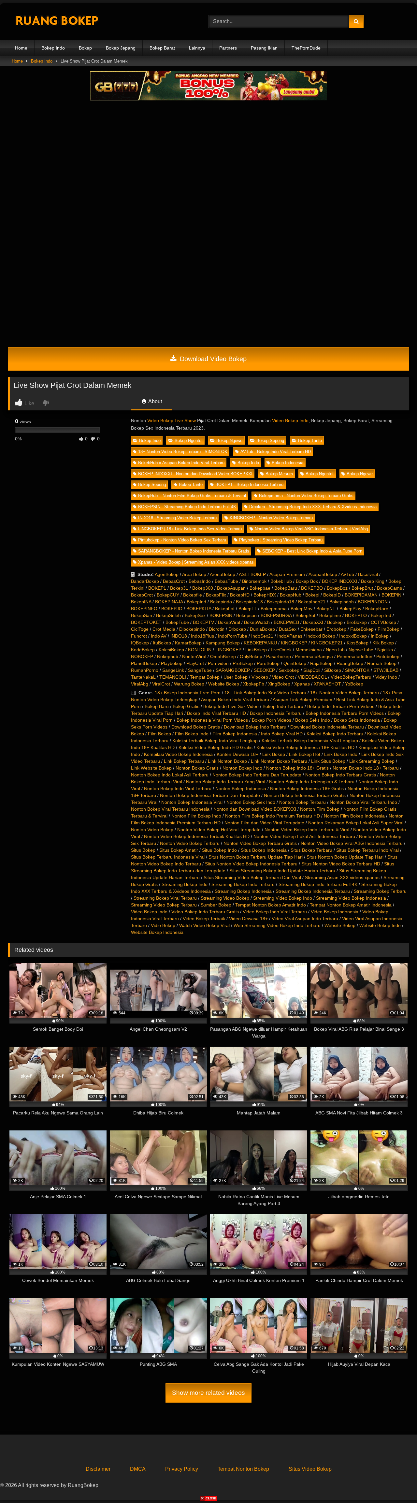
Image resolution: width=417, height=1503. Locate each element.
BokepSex (195, 615)
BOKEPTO (356, 615)
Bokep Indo (53, 48)
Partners (228, 48)
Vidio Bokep (163, 925)
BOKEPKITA (198, 608)
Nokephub (167, 656)
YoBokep (354, 683)
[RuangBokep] (57, 22)
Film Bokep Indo (191, 733)
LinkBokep (256, 649)
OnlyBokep (251, 656)
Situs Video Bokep (310, 1469)
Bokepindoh (341, 601)
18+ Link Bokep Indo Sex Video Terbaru (265, 692)
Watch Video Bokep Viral (204, 925)
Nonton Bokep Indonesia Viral (192, 802)
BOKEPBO (312, 588)
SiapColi (311, 670)
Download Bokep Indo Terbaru (255, 726)
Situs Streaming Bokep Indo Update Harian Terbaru (282, 870)
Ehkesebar (311, 629)
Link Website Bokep (151, 768)
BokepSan (141, 615)
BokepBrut (362, 588)
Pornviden (218, 663)
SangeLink (173, 670)
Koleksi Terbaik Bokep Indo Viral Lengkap (215, 740)
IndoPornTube (232, 636)
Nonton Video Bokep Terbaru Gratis (260, 843)
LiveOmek (281, 649)
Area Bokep (194, 574)
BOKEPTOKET (146, 622)
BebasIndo (200, 581)
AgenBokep (167, 574)
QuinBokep (294, 663)
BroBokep (357, 622)
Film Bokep (159, 733)
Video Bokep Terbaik (204, 918)
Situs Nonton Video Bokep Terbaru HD (340, 863)
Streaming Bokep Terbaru (380, 891)
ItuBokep (162, 642)
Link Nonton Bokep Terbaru (279, 761)
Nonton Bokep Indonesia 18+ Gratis (307, 788)
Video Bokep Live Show (171, 420)
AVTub (347, 574)
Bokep (85, 48)
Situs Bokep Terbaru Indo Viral (367, 850)
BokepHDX (264, 594)
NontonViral (194, 656)
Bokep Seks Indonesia (357, 720)
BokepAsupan (231, 588)
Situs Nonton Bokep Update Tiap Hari (345, 857)
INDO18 (178, 636)
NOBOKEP (142, 656)
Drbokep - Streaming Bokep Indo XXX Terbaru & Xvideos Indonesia (313, 506)
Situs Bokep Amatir (178, 850)
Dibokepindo (192, 629)
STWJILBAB (385, 670)
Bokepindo (221, 601)
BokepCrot (142, 594)
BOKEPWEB (286, 622)
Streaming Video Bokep (225, 898)
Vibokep (260, 677)
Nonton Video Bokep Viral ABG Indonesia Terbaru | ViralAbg (311, 528)
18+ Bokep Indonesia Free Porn (188, 692)
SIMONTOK (357, 670)
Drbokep (237, 629)
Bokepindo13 (249, 601)
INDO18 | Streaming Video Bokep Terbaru (177, 517)
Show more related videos (208, 1392)
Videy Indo (386, 677)
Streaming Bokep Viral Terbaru (165, 898)
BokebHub (281, 581)
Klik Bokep (383, 642)
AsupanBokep (323, 574)
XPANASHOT (327, 683)
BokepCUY (168, 594)
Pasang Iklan (264, 48)
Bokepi (312, 594)
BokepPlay (350, 608)
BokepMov (301, 608)
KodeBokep (143, 649)
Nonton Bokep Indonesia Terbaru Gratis (305, 795)
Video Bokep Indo (290, 420)
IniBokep (380, 636)
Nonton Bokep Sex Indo (250, 802)
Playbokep (171, 663)
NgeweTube (361, 649)
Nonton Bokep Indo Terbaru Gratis (340, 774)
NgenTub (335, 649)
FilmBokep (388, 629)
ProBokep (243, 663)
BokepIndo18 (280, 601)
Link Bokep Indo (340, 754)
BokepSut (305, 615)
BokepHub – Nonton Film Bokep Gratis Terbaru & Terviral (192, 495)
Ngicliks (385, 649)
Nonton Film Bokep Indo (196, 815)
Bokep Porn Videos (271, 720)
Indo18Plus (202, 636)
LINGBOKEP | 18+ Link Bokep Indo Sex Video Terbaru (190, 528)
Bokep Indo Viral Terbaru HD (216, 713)
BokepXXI (313, 622)
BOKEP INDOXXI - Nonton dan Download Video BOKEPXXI (195, 473)
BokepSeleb (168, 615)
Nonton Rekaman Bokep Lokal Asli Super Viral (355, 822)
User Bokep (235, 677)
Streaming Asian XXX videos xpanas (342, 877)
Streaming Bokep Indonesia (243, 891)
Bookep (335, 622)
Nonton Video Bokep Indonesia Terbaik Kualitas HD (197, 836)
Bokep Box (307, 581)
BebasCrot (174, 581)
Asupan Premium (287, 574)
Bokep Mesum (279, 473)
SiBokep (332, 670)
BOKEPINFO (144, 608)
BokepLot (225, 608)
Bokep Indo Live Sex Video (231, 706)
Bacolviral (368, 574)
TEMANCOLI (172, 677)
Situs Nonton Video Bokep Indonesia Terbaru (251, 863)
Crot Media (163, 629)
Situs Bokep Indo (219, 850)
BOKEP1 (157, 588)
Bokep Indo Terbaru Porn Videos (340, 706)
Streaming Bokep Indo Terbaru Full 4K (318, 884)
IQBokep (140, 642)
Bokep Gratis (186, 706)
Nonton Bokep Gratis (197, 768)
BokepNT (326, 608)
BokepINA (141, 601)
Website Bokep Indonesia (157, 932)
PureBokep (268, 663)
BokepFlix (216, 594)
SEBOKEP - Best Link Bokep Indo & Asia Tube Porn (312, 551)
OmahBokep (223, 656)
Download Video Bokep (212, 358)
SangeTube (200, 670)
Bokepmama (274, 608)
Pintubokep (387, 656)
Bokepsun (246, 615)
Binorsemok (254, 581)
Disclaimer (98, 1469)
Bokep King (372, 581)
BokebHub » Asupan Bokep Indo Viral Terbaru (181, 462)
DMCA (138, 1469)
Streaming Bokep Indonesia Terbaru (313, 891)
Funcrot (139, 636)
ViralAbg (139, 683)
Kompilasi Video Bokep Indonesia (178, 754)
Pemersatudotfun (354, 656)
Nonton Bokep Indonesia (240, 788)
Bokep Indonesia (287, 462)
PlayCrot (195, 663)
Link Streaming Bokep (372, 761)
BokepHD (240, 594)
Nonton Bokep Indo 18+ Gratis (297, 768)
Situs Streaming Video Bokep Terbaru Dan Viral (252, 877)
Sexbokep (289, 670)
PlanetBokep (144, 663)
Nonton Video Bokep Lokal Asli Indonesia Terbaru (304, 836)
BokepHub (290, 594)
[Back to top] (397, 1483)
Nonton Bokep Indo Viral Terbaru (177, 788)
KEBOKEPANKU (260, 642)
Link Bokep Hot (304, 754)
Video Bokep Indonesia (334, 911)
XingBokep (279, 683)
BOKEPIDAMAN (361, 594)
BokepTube (177, 622)
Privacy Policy (181, 1469)
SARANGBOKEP (233, 670)
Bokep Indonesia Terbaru (276, 713)
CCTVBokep (383, 622)
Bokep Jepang (121, 48)
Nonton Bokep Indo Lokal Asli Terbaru (169, 774)
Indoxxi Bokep (320, 636)
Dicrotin (216, 629)
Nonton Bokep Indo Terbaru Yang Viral (225, 781)
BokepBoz (337, 588)
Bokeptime (330, 615)
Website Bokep (223, 683)
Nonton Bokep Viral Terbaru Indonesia (170, 809)
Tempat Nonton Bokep (243, 1469)
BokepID (332, 594)
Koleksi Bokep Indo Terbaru (335, 733)
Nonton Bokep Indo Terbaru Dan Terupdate (256, 774)
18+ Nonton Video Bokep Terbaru (344, 692)
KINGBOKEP (294, 642)
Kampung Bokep (223, 642)
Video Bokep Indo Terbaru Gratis (205, 911)
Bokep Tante (310, 440)
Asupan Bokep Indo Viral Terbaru (235, 699)
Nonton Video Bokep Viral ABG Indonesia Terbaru (352, 843)
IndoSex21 (262, 636)
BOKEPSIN (220, 615)
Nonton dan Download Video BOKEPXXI (254, 809)
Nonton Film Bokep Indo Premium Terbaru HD (272, 815)
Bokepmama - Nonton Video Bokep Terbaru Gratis (306, 495)
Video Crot (283, 677)
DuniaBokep (262, 629)
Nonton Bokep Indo (242, 768)
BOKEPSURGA (276, 615)
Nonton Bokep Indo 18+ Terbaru (366, 768)
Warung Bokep (189, 683)
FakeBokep (362, 629)
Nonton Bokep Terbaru (302, 802)
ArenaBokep (222, 574)
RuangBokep (350, 663)
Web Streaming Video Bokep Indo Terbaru (277, 925)
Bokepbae (260, 588)
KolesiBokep (171, 649)
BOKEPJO (171, 608)
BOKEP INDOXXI (339, 581)
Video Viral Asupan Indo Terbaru (305, 918)
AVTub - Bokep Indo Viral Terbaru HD (275, 451)
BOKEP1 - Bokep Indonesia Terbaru (249, 484)
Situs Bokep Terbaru (311, 850)
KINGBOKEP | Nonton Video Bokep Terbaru (271, 517)
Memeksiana (308, 649)
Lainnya (197, 48)
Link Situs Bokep (328, 761)
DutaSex (287, 629)
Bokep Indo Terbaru (283, 706)
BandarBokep (145, 581)
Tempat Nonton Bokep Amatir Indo (270, 904)
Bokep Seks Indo (312, 720)
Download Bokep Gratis (195, 726)
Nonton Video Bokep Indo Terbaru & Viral (307, 829)
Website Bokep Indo (380, 925)
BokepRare (376, 608)
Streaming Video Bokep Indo (282, 898)
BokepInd (196, 601)
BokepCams (389, 588)
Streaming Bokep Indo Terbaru (243, 884)
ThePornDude (306, 48)
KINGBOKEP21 (327, 642)
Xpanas (302, 683)
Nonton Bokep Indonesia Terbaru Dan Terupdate (210, 795)
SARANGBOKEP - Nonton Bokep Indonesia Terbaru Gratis (193, 551)
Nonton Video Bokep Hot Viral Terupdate (219, 829)
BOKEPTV (203, 622)
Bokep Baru (157, 706)
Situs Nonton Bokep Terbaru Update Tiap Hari (255, 857)
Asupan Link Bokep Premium (302, 699)
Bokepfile (192, 594)
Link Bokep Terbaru (184, 761)
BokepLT (247, 608)
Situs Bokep (143, 850)
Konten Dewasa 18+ (237, 754)
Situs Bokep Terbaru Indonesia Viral (168, 857)
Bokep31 (179, 588)
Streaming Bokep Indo (185, 884)
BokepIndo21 (311, 601)
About (154, 401)
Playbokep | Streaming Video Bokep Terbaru (281, 540)
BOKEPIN (391, 594)
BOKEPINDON (373, 601)
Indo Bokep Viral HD (282, 733)
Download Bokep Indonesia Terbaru (327, 726)
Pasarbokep (278, 656)
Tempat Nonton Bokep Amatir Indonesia (351, 904)
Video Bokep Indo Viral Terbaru (275, 911)
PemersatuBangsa (314, 656)
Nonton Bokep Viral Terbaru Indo (363, 802)
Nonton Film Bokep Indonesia (354, 815)
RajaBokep (321, 663)
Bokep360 (202, 588)
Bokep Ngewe (229, 440)
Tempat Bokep (205, 677)
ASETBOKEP (252, 574)
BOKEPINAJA (169, 601)
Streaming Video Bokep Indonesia (351, 898)
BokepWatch (257, 622)
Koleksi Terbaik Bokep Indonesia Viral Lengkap (310, 740)
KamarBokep (188, 642)
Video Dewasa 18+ (248, 918)
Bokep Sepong (270, 440)
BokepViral (229, 622)
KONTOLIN (199, 649)
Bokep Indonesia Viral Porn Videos (212, 720)
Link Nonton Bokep (227, 761)
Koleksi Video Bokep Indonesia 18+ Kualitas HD (305, 747)
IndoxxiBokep (353, 636)
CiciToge (140, 629)
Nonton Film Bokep (319, 809)
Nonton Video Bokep (152, 829)
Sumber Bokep (216, 904)
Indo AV (158, 636)
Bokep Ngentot (189, 440)
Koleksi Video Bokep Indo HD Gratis (215, 747)
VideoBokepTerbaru (351, 677)
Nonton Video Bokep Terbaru (190, 843)
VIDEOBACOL (312, 677)
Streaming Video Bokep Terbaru (164, 904)
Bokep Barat (162, 48)
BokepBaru (285, 588)
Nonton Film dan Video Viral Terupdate (264, 822)
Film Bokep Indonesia (234, 733)
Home (21, 48)
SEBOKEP (264, 670)
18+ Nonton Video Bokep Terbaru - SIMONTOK (182, 451)
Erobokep (336, 629)
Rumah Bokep (381, 663)
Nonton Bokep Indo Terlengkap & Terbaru (311, 781)
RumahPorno (144, 670)
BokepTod (381, 615)
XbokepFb (253, 683)
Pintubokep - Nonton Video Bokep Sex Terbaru (182, 540)
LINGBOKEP (228, 649)
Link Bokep (273, 754)
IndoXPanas (289, 636)
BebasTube (226, 581)
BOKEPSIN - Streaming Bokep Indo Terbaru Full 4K (187, 506)
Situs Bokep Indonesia (264, 850)
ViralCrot (161, 683)
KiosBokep (357, 642)
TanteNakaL (143, 677)
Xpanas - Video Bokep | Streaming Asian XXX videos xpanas (196, 562)
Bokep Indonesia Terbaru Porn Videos (345, 713)
